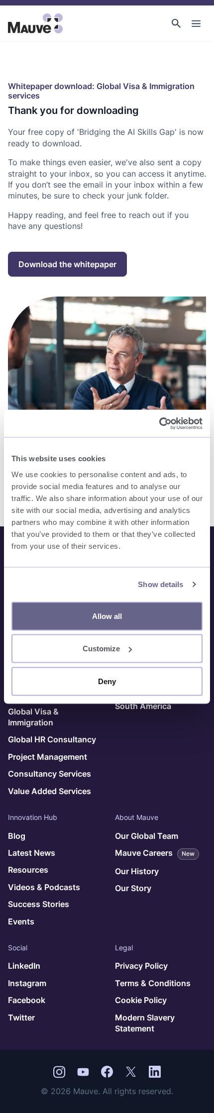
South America (143, 706)
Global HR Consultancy (52, 739)
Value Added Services (49, 791)
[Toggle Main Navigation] (196, 23)
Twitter (21, 1017)
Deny (107, 681)
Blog (16, 836)
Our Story (133, 888)
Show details (160, 584)
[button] (176, 23)
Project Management (47, 757)
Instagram (27, 983)
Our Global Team (146, 836)
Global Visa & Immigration (33, 717)
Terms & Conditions (153, 983)
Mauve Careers (155, 853)
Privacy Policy (141, 966)
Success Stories (38, 904)
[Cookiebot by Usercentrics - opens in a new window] (159, 423)
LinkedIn (24, 966)
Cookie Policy (141, 1000)
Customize (101, 648)
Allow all (107, 615)
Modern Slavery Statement (145, 1022)
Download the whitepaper (67, 264)
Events (21, 921)
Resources (28, 870)
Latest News (31, 853)
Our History (137, 871)
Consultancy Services (49, 774)
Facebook (26, 1000)
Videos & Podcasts (44, 887)
